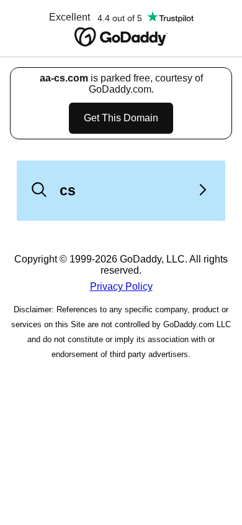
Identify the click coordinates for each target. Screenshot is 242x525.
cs (68, 190)
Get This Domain (121, 118)
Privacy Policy (121, 286)
